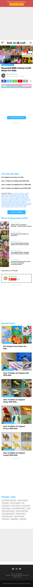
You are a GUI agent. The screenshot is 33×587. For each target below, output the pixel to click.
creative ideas (24, 197)
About (13, 574)
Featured (5, 519)
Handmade (17, 202)
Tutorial (5, 503)
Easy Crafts (4, 199)
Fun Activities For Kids (23, 200)
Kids (17, 203)
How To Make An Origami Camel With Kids (16, 188)
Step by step (22, 500)
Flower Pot (10, 200)
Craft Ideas (6, 508)
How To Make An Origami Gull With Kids (15, 181)
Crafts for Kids (9, 197)
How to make (19, 516)
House (13, 203)
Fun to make (4, 202)
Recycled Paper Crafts (7, 207)
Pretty (9, 205)
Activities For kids (23, 193)
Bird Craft (22, 194)
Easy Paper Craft (18, 508)
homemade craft (6, 203)
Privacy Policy (17, 576)
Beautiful (15, 194)
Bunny (23, 195)
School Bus (18, 207)
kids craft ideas (23, 203)
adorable (4, 194)
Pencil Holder (27, 204)
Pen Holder (19, 204)
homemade (23, 202)
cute (2, 198)
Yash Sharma (13, 74)
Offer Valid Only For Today (16, 4)
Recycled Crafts (22, 205)
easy (27, 198)
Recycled (14, 205)
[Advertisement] (16, 23)
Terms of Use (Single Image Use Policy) (17, 575)
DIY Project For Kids (19, 198)
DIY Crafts (10, 198)
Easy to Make (23, 199)
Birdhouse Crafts (15, 195)
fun (15, 200)
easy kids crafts (14, 199)
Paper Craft (20, 513)
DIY (5, 198)
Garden (11, 202)
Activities (15, 193)
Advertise (19, 574)
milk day (13, 204)
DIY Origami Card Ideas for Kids (12, 177)
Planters (4, 205)
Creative (17, 197)
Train (24, 207)
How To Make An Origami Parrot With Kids (16, 184)
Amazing (9, 194)
